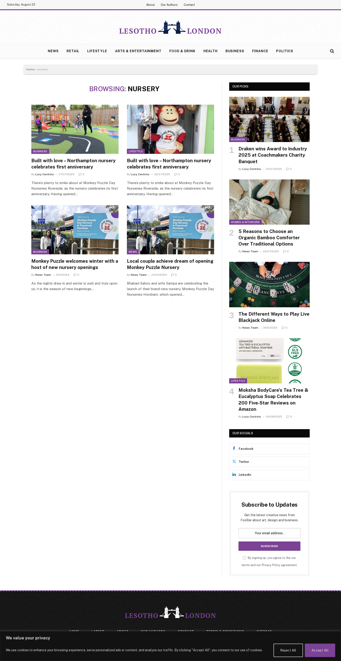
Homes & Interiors (245, 222)
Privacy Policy (271, 565)
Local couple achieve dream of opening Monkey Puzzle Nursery (170, 264)
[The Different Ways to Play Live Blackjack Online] (269, 284)
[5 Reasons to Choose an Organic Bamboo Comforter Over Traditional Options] (269, 202)
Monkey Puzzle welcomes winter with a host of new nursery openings (74, 264)
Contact (189, 4)
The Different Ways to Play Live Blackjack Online (273, 317)
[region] (170, 646)
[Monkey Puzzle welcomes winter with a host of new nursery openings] (75, 229)
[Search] (331, 51)
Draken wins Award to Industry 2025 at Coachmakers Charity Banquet (272, 155)
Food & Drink (182, 51)
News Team (43, 274)
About (150, 4)
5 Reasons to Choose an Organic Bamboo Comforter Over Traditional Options (269, 238)
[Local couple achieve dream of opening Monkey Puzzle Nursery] (170, 229)
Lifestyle (97, 51)
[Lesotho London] (170, 27)
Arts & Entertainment (138, 51)
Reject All (288, 650)
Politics (284, 51)
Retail (73, 51)
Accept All (320, 650)
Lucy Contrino (44, 174)
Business (234, 51)
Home (30, 69)
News (53, 51)
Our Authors (169, 4)
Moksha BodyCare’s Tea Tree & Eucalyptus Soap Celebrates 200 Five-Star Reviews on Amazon (273, 399)
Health (210, 51)
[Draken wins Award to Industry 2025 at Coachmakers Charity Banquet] (269, 119)
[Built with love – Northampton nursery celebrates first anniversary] (75, 129)
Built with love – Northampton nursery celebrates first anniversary (73, 164)
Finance (260, 51)
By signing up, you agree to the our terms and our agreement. (269, 561)
